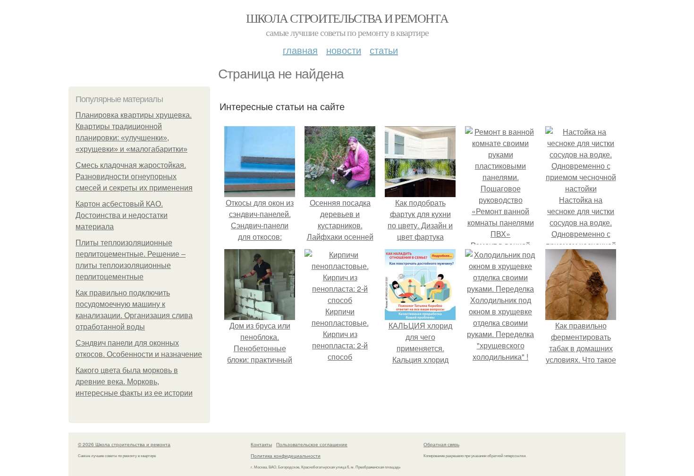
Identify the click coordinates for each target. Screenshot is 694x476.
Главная (300, 50)
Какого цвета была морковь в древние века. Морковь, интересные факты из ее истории (134, 381)
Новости (343, 50)
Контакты (261, 444)
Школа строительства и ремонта (347, 18)
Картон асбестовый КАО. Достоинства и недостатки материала (122, 215)
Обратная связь (441, 444)
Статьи (384, 50)
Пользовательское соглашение (311, 444)
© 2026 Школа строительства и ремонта (124, 444)
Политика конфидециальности (286, 455)
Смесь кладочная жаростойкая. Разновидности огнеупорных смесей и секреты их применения (134, 176)
